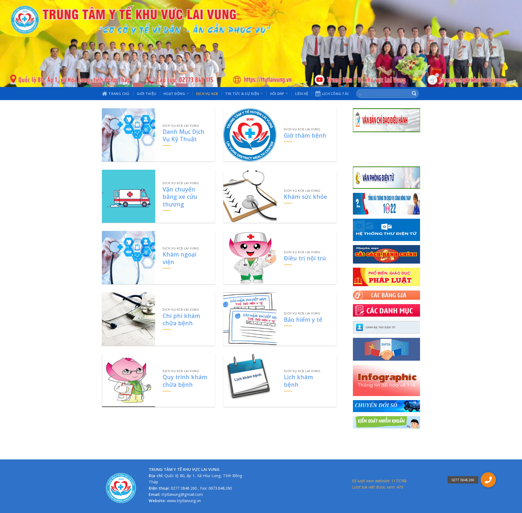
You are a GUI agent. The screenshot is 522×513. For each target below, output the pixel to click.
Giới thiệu (147, 93)
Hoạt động (174, 93)
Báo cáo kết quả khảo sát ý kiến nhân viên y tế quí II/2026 (385, 156)
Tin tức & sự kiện (242, 93)
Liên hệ (301, 93)
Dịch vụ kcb (207, 93)
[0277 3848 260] (488, 479)
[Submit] (414, 93)
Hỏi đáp (277, 93)
